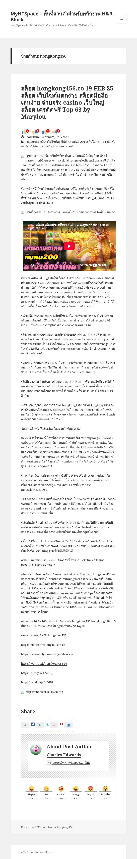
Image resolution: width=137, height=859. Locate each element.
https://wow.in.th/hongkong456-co (44, 663)
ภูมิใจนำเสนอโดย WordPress (36, 852)
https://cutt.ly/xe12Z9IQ (37, 673)
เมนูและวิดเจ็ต (121, 19)
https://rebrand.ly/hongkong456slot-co (47, 654)
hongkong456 (71, 405)
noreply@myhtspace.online (71, 762)
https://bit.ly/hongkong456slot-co (43, 645)
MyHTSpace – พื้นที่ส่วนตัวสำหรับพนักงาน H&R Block (61, 16)
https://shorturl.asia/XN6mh (44, 692)
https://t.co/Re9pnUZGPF (37, 682)
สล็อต (49, 827)
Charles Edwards (64, 754)
